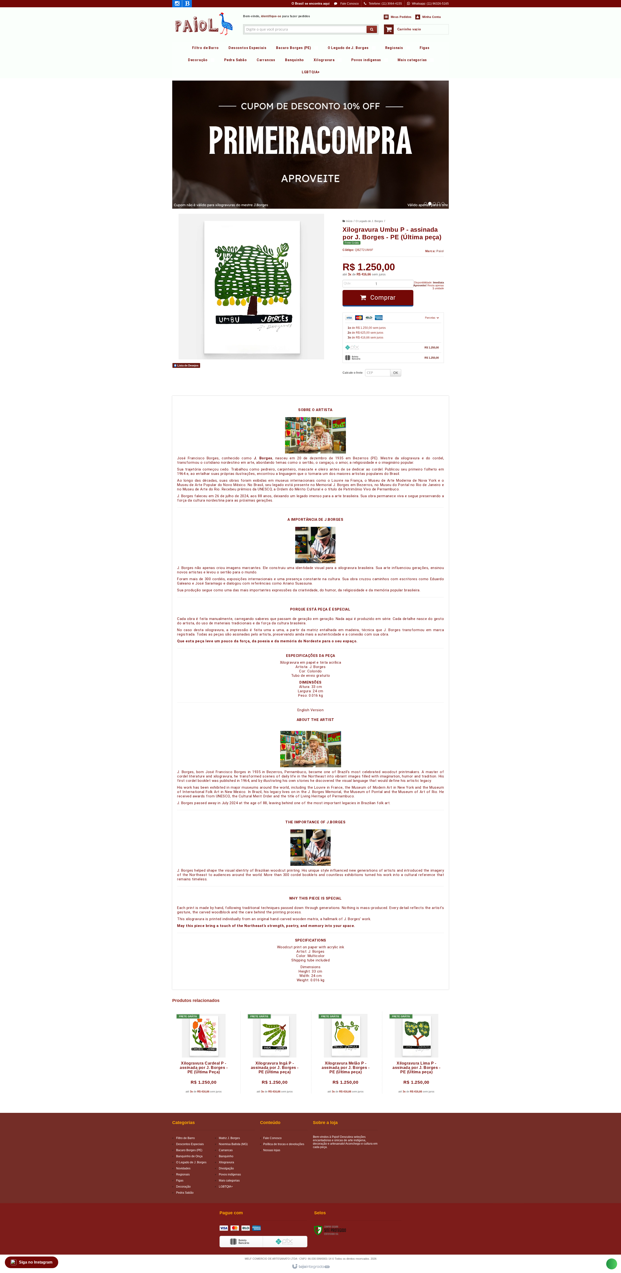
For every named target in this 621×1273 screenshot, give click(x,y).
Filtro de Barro (185, 1138)
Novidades (183, 1168)
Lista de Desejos (187, 365)
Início (349, 221)
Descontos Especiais (190, 1144)
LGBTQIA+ (226, 1186)
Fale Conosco (349, 3)
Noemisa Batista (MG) (233, 1144)
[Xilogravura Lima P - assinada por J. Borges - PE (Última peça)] (416, 1052)
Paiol (440, 251)
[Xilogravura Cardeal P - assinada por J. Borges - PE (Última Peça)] (203, 1052)
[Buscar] (372, 29)
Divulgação (226, 1168)
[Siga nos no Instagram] (177, 4)
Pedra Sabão (185, 1192)
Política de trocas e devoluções (283, 1144)
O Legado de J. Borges (369, 221)
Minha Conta (431, 17)
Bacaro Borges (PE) (189, 1150)
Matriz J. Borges (229, 1138)
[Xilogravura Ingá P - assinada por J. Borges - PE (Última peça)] (274, 1052)
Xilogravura (226, 1162)
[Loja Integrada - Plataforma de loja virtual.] (310, 1266)
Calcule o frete (353, 372)
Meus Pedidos (401, 17)
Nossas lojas (271, 1150)
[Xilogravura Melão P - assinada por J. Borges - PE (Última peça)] (345, 1052)
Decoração (183, 1186)
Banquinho (226, 1156)
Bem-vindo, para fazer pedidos (276, 16)
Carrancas (226, 1150)
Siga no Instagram (35, 1262)
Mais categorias (229, 1180)
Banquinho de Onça (189, 1156)
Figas (179, 1180)
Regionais (183, 1174)
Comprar (382, 297)
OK (395, 372)
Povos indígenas (230, 1174)
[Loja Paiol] (204, 23)
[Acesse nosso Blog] (187, 4)
